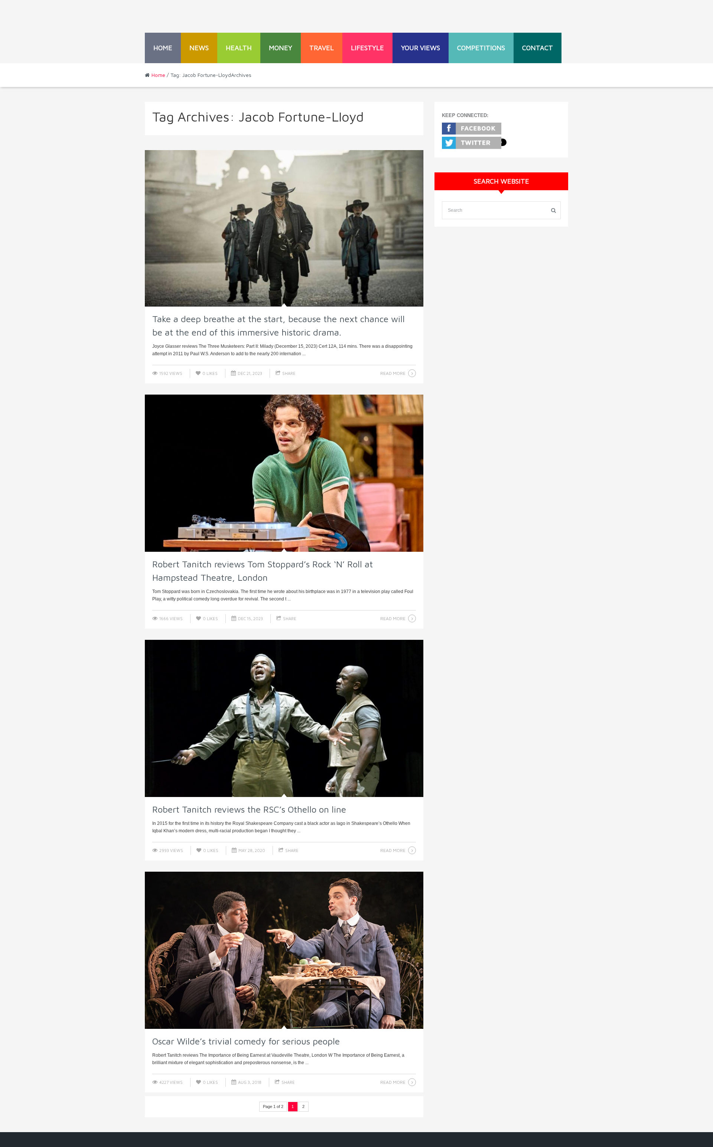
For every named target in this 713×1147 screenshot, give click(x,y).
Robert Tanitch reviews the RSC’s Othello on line (249, 809)
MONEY (280, 48)
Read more (393, 373)
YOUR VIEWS (420, 48)
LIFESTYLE (367, 48)
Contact (537, 48)
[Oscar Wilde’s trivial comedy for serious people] (284, 950)
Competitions (481, 48)
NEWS (199, 48)
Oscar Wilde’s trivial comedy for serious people (246, 1041)
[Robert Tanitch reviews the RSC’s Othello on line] (284, 718)
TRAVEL (321, 48)
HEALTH (239, 48)
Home (162, 48)
